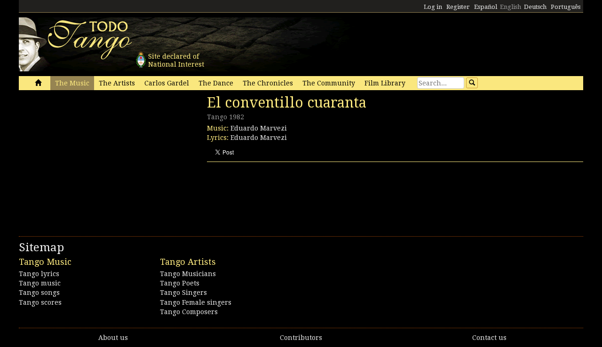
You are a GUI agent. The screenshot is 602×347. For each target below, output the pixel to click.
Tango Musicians (188, 274)
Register (458, 6)
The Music (72, 83)
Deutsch (535, 6)
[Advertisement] (89, 158)
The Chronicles (268, 83)
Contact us (489, 337)
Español (485, 6)
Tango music (40, 283)
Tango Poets (179, 283)
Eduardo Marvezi (258, 128)
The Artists (117, 83)
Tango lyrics (39, 274)
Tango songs (39, 292)
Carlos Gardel (166, 83)
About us (113, 337)
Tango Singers (183, 292)
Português (565, 6)
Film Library (384, 83)
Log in (433, 6)
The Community (328, 83)
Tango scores (40, 302)
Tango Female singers (195, 302)
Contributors (301, 337)
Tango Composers (189, 312)
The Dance (215, 83)
